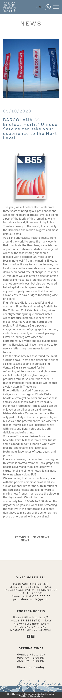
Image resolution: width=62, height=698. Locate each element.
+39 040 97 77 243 (32, 626)
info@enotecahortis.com (31, 623)
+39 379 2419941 (38, 629)
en (39, 7)
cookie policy (48, 694)
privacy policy (34, 694)
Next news (41, 537)
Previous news (22, 539)
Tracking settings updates (31, 696)
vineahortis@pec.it (34, 599)
